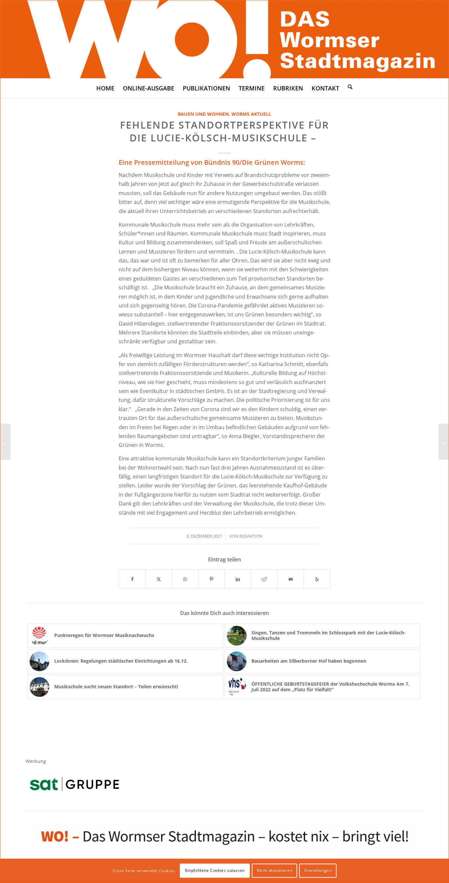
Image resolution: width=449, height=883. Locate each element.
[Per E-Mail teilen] (291, 579)
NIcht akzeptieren (274, 870)
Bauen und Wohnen (203, 114)
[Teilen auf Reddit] (264, 579)
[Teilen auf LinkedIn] (238, 579)
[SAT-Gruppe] (74, 784)
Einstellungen (318, 870)
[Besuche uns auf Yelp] (317, 579)
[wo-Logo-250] (224, 39)
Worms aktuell (251, 114)
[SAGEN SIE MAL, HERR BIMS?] (5, 442)
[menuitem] (105, 88)
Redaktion (251, 536)
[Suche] (350, 86)
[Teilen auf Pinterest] (212, 579)
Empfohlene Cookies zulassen (215, 870)
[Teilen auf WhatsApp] (185, 579)
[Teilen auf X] (159, 579)
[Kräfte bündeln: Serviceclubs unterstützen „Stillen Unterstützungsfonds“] (443, 442)
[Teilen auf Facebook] (132, 579)
